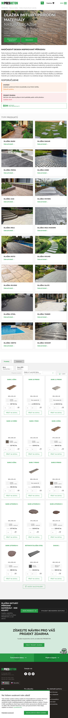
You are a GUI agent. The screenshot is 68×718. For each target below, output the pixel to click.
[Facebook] (25, 674)
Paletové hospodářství (53, 699)
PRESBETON (4, 8)
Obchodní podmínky (52, 704)
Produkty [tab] (6, 361)
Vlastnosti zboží (51, 702)
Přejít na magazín (51, 658)
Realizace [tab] (19, 361)
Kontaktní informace (52, 692)
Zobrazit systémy (8, 89)
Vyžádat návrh (7, 100)
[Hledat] (53, 373)
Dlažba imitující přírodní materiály (27, 8)
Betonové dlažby (13, 8)
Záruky (49, 697)
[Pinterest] (29, 674)
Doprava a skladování (52, 694)
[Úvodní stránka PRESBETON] (9, 3)
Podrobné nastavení (8, 713)
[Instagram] (33, 674)
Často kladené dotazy (17, 658)
